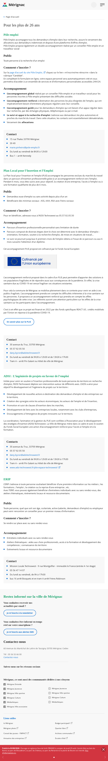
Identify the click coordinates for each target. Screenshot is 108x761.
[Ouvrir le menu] (102, 5)
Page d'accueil (12, 16)
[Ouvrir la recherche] (94, 5)
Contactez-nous (11, 657)
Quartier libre (60, 728)
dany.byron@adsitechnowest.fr (25, 352)
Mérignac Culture (14, 698)
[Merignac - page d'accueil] (54, 5)
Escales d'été (60, 738)
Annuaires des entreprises (14, 738)
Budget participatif (62, 723)
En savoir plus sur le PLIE (19, 321)
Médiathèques (12, 702)
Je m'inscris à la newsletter (20, 613)
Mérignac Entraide (14, 684)
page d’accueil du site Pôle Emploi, (26, 72)
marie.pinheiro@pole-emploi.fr (25, 147)
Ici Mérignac (8, 723)
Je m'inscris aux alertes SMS (20, 632)
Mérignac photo (10, 728)
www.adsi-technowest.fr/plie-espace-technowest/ (34, 467)
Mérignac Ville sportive (16, 693)
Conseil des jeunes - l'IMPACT (15, 733)
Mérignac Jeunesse (14, 689)
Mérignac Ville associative (17, 707)
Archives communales (63, 733)
